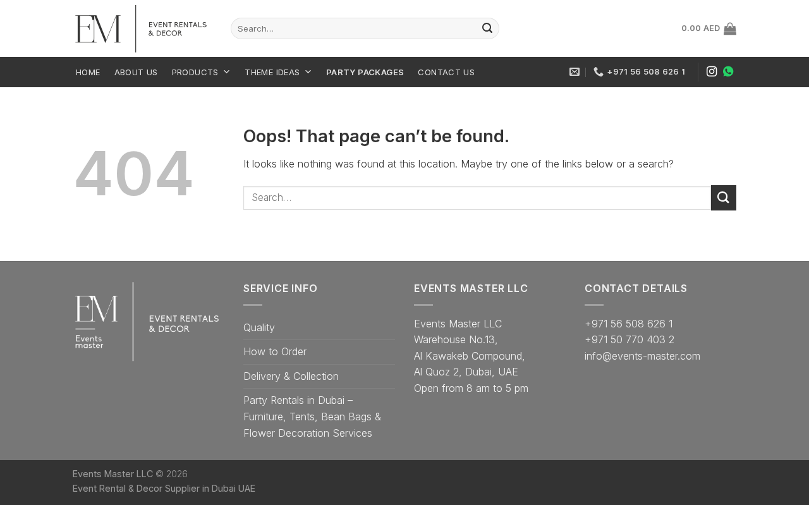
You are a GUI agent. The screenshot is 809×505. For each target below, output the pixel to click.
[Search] (487, 28)
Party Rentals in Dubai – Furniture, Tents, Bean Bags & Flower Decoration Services (312, 416)
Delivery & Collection (291, 376)
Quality (259, 327)
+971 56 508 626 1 (628, 323)
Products (195, 72)
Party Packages (365, 72)
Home (88, 72)
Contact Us (446, 72)
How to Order (275, 351)
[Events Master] (142, 28)
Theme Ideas (272, 72)
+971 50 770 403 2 (629, 339)
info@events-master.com (642, 356)
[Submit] (723, 197)
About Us (136, 72)
